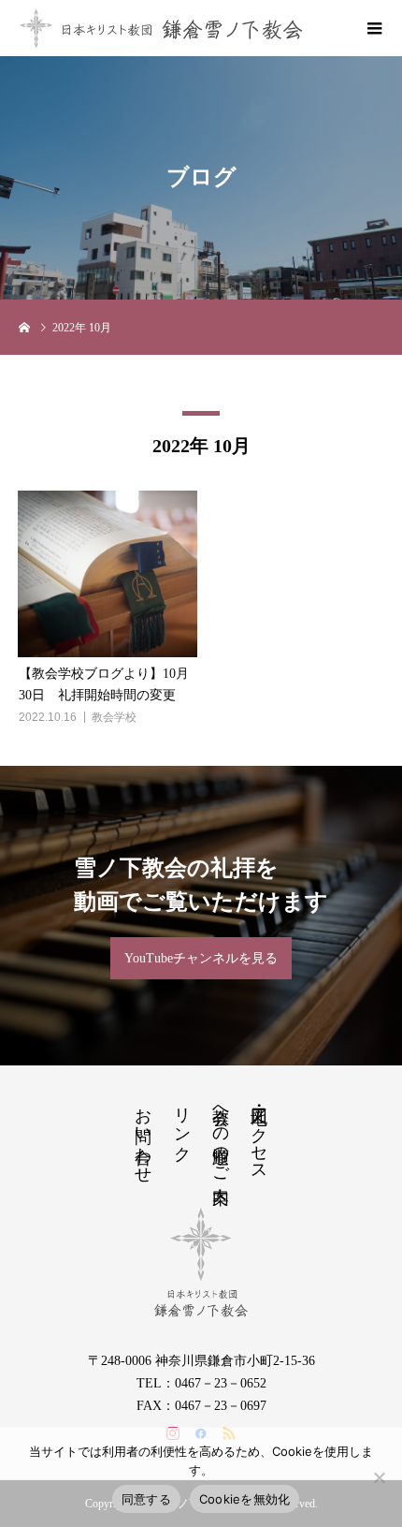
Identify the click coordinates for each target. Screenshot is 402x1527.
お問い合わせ (143, 1135)
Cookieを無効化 (245, 1498)
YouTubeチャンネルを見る (201, 958)
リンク (182, 1124)
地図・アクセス (259, 1134)
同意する (146, 1498)
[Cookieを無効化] (378, 1477)
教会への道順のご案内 (220, 1135)
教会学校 (114, 717)
